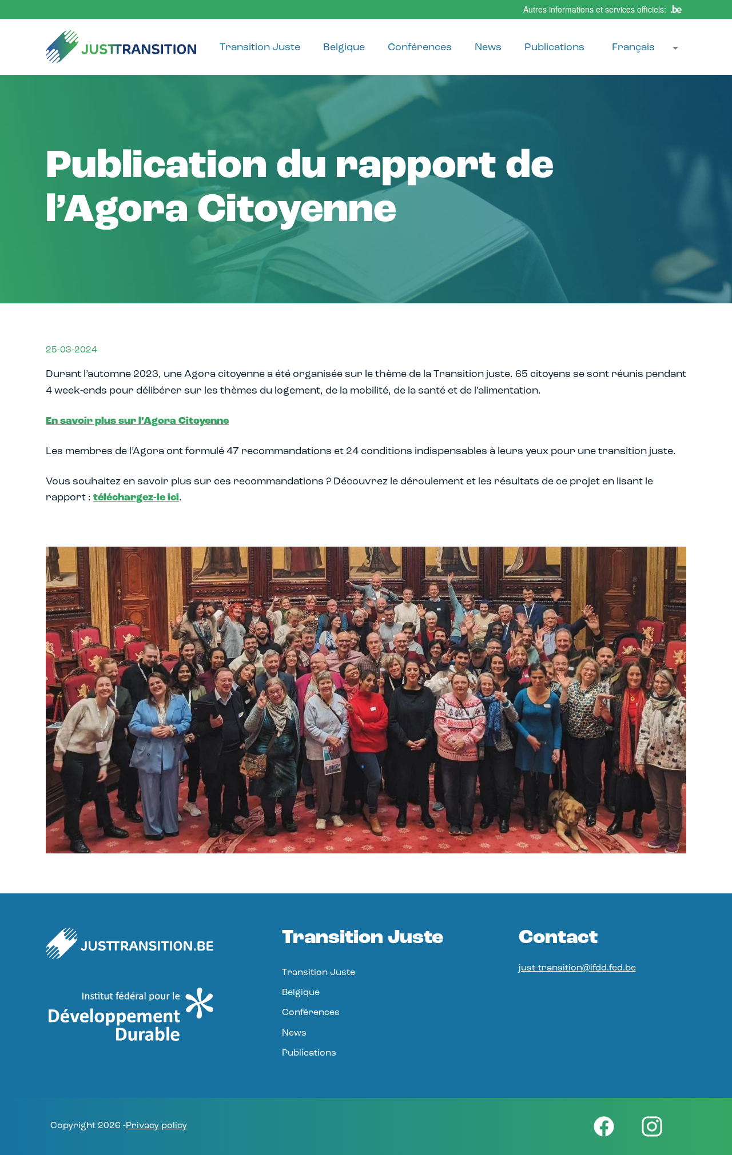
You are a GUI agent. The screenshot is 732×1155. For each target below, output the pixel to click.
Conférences (420, 48)
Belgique (344, 48)
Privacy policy (156, 1125)
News (488, 48)
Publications (554, 48)
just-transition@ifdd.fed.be (577, 968)
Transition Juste (260, 48)
